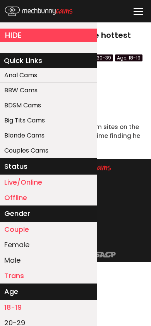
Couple (16, 229)
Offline (15, 197)
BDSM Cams (22, 105)
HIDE (13, 35)
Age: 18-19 (129, 57)
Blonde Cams (24, 135)
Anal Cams (20, 75)
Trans (14, 275)
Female (16, 245)
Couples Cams (26, 150)
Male (12, 260)
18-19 (13, 307)
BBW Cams (21, 90)
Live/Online (23, 182)
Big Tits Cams (24, 120)
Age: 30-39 (98, 57)
